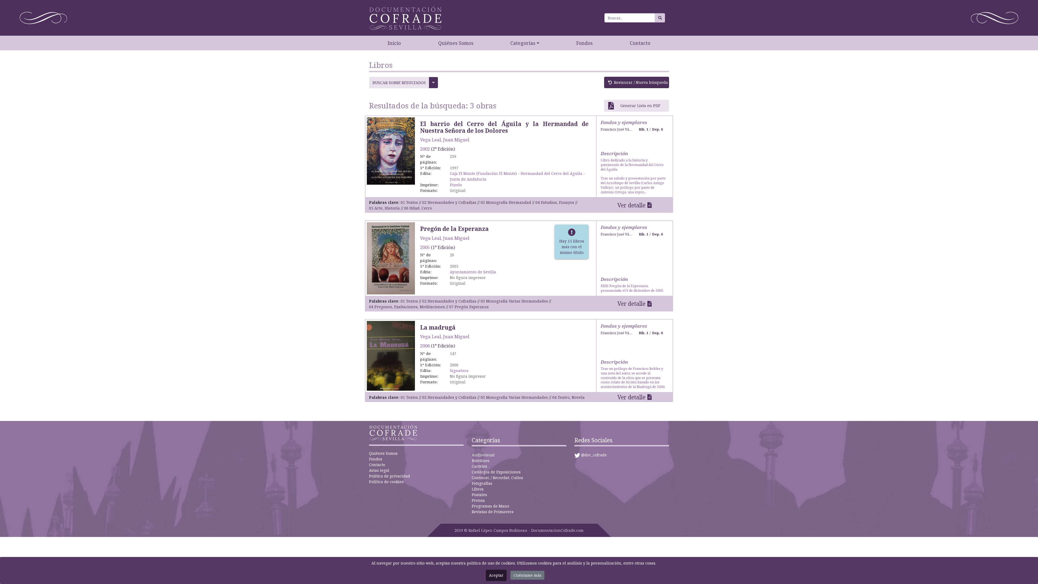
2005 (425, 247)
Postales (479, 494)
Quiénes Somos (455, 43)
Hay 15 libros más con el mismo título (571, 246)
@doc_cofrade (594, 454)
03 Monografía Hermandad (506, 202)
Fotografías (482, 483)
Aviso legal (379, 470)
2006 (425, 346)
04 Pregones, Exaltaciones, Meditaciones (407, 306)
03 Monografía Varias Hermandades (514, 301)
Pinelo (456, 184)
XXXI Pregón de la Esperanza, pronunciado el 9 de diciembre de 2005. (632, 288)
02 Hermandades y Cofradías (449, 202)
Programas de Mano (490, 506)
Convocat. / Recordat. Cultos (497, 477)
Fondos (584, 43)
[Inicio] (405, 18)
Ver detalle (631, 205)
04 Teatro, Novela (568, 397)
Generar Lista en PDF (640, 105)
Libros (478, 489)
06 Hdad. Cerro (418, 208)
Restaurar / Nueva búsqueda (641, 82)
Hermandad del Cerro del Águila (551, 173)
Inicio (394, 43)
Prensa (478, 500)
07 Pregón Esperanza (469, 306)
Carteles (479, 466)
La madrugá (437, 327)
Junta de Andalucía (468, 179)
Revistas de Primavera (493, 511)
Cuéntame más (527, 575)
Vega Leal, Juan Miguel (444, 140)
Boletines (480, 460)
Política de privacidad (389, 476)
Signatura (459, 370)
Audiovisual (483, 454)
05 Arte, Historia (384, 208)
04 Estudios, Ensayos (554, 202)
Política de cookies (386, 481)
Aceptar (496, 575)
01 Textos (409, 202)
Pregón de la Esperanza (454, 229)
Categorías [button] (522, 43)
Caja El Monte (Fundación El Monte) (483, 173)
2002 (425, 149)
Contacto (640, 43)
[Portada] (391, 150)
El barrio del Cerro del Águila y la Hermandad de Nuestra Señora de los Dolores (504, 127)
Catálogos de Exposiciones (496, 471)
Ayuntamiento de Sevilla (473, 271)
